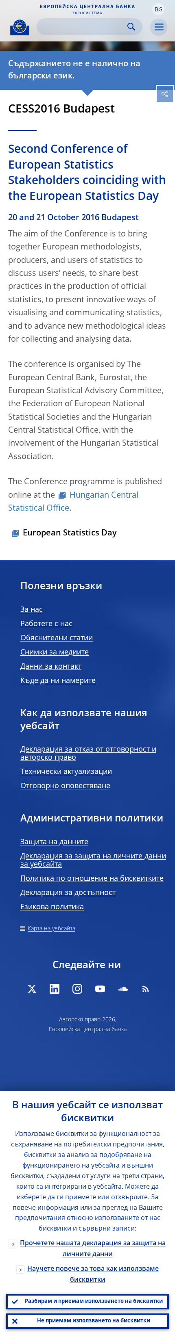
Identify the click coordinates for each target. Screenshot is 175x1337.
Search (131, 27)
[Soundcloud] (123, 989)
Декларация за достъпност (68, 893)
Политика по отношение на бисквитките (92, 878)
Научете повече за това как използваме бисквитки (93, 1274)
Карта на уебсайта (51, 929)
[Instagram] (77, 989)
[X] (32, 989)
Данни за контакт (50, 666)
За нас (31, 609)
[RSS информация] (145, 989)
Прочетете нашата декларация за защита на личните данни (93, 1249)
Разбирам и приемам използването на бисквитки (94, 1301)
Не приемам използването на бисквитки (93, 1321)
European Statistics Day (70, 533)
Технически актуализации (66, 772)
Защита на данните (54, 842)
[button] (158, 9)
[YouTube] (100, 989)
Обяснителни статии (56, 638)
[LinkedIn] (54, 989)
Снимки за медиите (54, 652)
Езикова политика (52, 907)
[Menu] (158, 27)
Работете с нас (46, 624)
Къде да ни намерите (58, 681)
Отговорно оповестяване (65, 786)
